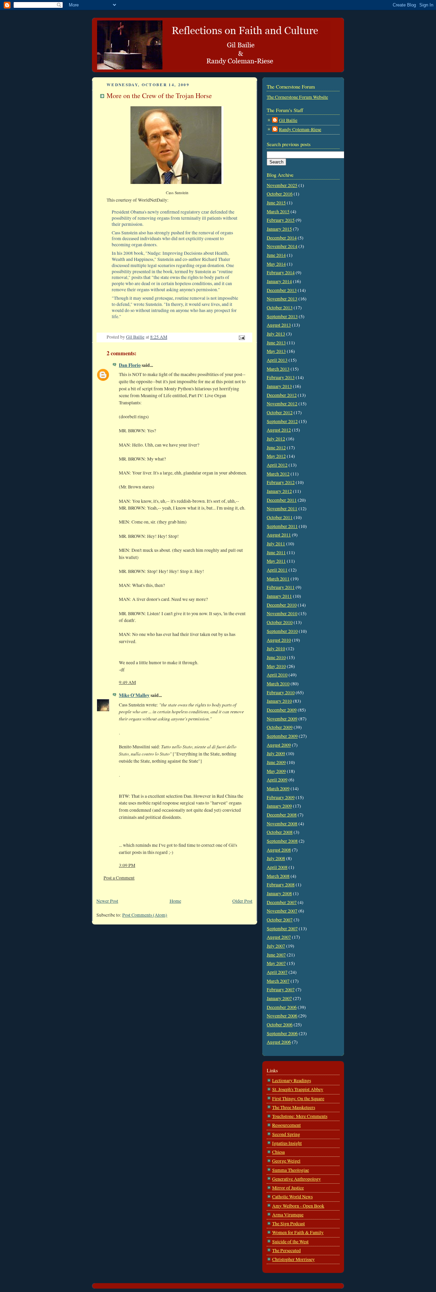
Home (175, 901)
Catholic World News (292, 1197)
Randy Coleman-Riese (300, 129)
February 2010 (281, 692)
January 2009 (279, 806)
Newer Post (107, 901)
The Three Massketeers (293, 1107)
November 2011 (282, 508)
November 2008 (282, 824)
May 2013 (276, 351)
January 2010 (279, 701)
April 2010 (277, 675)
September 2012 (282, 421)
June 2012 (276, 448)
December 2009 (282, 710)
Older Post (242, 901)
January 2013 (279, 386)
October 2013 (280, 308)
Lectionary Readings (291, 1080)
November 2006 (282, 1016)
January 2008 (279, 893)
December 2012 (282, 395)
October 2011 (280, 517)
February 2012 (281, 482)
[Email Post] (241, 337)
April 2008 (277, 867)
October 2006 (280, 1025)
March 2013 (278, 369)
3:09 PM (127, 865)
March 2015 (278, 211)
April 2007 (277, 972)
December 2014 (282, 238)
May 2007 (276, 963)
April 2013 (277, 360)
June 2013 (276, 343)
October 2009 (280, 727)
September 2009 (282, 736)
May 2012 (276, 456)
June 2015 (276, 203)
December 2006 (282, 1007)
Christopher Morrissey (293, 1259)
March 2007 (278, 981)
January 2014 (279, 281)
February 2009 (281, 797)
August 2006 (279, 1042)
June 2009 (276, 762)
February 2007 (281, 989)
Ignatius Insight (287, 1143)
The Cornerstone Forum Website (297, 97)
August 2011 (279, 535)
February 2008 (281, 885)
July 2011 (276, 544)
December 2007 (282, 902)
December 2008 (282, 815)
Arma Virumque (287, 1215)
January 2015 (279, 229)
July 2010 (276, 648)
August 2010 (279, 640)
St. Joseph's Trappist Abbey (297, 1089)
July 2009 (276, 753)
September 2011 (282, 526)
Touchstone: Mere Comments (299, 1116)
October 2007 (280, 920)
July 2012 (276, 439)
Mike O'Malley (134, 695)
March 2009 (278, 788)
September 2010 (282, 631)
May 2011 (276, 561)
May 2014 (276, 264)
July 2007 (276, 946)
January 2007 (279, 998)
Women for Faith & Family (298, 1232)
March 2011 (278, 579)
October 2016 (280, 194)
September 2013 (282, 316)
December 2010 (282, 605)
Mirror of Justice (288, 1188)
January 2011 (279, 596)
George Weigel (286, 1161)
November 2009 (282, 719)
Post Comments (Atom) (144, 915)
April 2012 (277, 465)
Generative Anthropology (296, 1179)
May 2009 (276, 771)
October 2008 (280, 832)
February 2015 (281, 220)
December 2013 (282, 290)
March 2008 (278, 876)
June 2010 (276, 657)
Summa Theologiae (290, 1170)
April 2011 (277, 570)
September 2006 (282, 1033)
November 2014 (282, 246)
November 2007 (282, 911)
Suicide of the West (290, 1242)
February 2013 (281, 377)
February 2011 (281, 587)
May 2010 (276, 666)
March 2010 (278, 684)
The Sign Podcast (288, 1223)
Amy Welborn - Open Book (298, 1206)
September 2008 (282, 841)
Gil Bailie (288, 120)
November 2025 (282, 185)
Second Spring (286, 1134)
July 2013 (276, 334)
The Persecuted (286, 1250)
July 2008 (276, 858)
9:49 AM (127, 682)
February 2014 (281, 272)
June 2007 (276, 955)
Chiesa (278, 1152)
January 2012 (279, 491)
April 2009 (277, 780)
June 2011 (276, 552)
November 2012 (282, 404)
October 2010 (280, 622)
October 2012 (280, 412)
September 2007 (282, 928)
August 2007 (279, 937)
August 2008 (279, 850)
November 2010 (282, 613)
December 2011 (282, 500)
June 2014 (276, 255)
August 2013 (279, 325)
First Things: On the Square (298, 1098)
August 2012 (279, 430)
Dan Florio (130, 365)
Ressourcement (286, 1125)
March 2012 (278, 474)
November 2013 (282, 299)
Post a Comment (119, 878)
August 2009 (279, 745)
